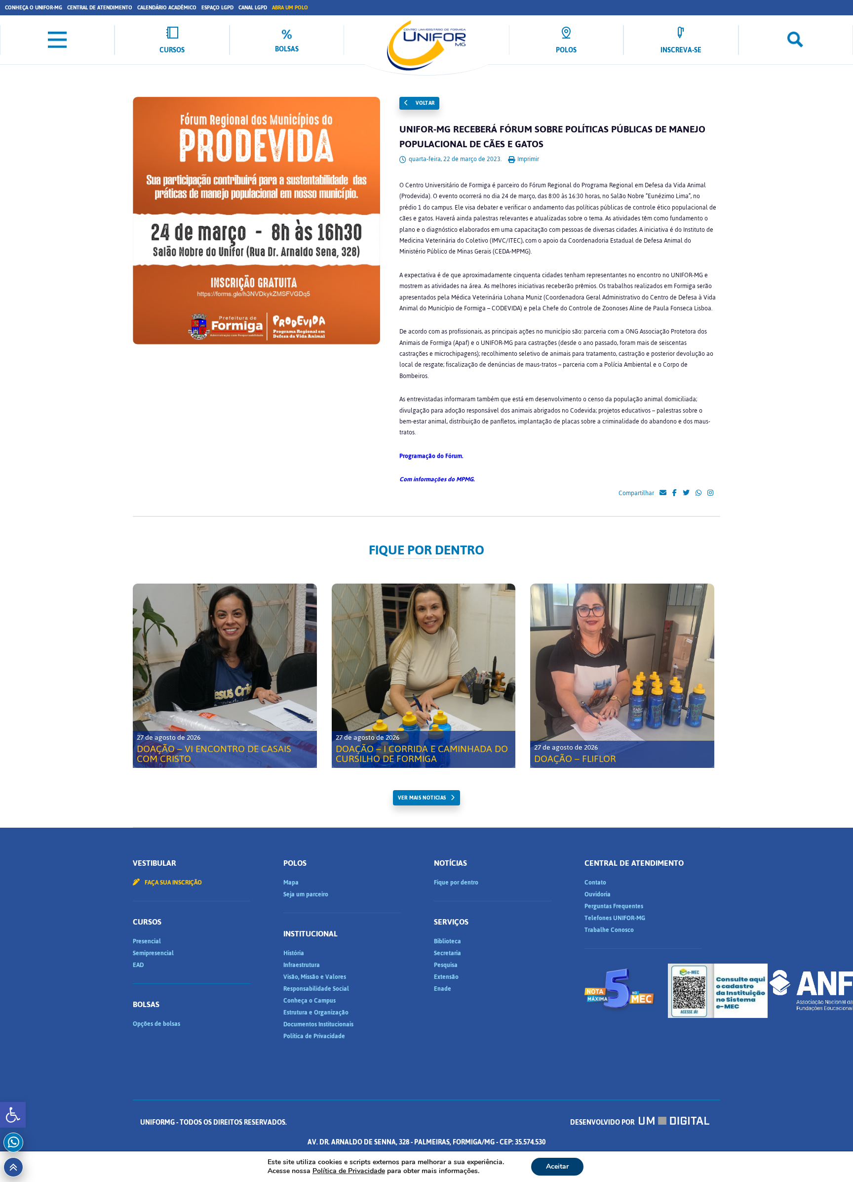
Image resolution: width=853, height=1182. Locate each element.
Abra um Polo (290, 7)
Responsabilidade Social (316, 989)
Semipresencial (153, 953)
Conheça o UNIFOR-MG (33, 7)
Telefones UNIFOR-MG (614, 918)
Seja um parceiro (305, 894)
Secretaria (447, 953)
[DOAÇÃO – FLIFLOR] (622, 676)
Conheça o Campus (309, 1001)
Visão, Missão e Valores (314, 977)
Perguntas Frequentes (613, 906)
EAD (138, 965)
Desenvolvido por (603, 1122)
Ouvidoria (597, 894)
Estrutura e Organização (316, 1012)
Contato (595, 882)
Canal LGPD (252, 7)
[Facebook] (674, 493)
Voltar (424, 103)
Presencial (147, 941)
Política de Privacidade (314, 1036)
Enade (442, 989)
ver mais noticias (422, 798)
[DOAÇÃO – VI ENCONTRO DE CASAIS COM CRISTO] (225, 676)
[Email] (663, 493)
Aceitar (557, 1166)
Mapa (291, 882)
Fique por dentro (456, 882)
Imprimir (527, 159)
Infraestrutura (301, 965)
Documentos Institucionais (318, 1024)
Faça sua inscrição (172, 882)
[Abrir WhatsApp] (828, 1157)
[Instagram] (710, 493)
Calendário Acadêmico (166, 7)
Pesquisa (446, 965)
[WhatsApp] (698, 493)
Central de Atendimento (99, 7)
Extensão (446, 977)
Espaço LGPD (217, 7)
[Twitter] (686, 493)
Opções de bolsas (156, 1024)
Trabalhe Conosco (609, 930)
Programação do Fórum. (431, 456)
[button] (13, 1115)
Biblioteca (447, 941)
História (293, 953)
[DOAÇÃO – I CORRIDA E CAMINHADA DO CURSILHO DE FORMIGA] (424, 676)
